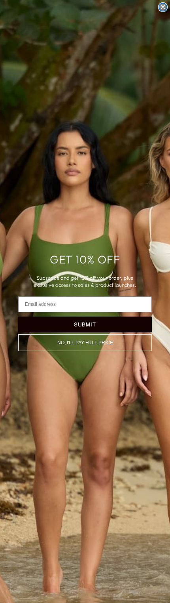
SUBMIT (85, 324)
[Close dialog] (163, 7)
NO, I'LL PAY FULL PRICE (85, 342)
